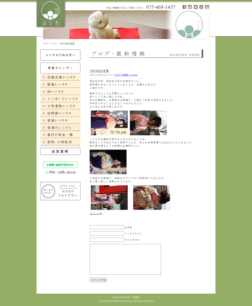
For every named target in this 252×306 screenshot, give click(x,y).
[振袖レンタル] (60, 84)
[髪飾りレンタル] (60, 127)
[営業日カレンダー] (60, 67)
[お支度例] (60, 150)
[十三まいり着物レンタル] (60, 98)
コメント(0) (96, 213)
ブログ (53, 43)
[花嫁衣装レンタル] (60, 77)
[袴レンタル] (60, 91)
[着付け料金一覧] (60, 134)
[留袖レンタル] (60, 120)
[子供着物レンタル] (60, 105)
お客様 (124, 75)
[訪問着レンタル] (60, 113)
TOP (45, 43)
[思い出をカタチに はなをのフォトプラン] (60, 190)
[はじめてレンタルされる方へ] (60, 54)
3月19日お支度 (99, 71)
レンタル (133, 75)
